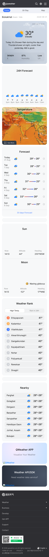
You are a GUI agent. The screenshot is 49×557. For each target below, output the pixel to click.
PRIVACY (19, 551)
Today (6, 10)
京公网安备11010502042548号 (12, 553)
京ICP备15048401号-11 (35, 551)
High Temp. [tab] (14, 311)
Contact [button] (5, 530)
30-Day (25, 10)
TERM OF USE (7, 551)
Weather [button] (5, 502)
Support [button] (5, 525)
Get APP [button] (5, 519)
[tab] (24, 502)
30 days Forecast (24, 212)
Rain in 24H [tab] (34, 311)
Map (43, 10)
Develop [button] (5, 513)
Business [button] (5, 508)
